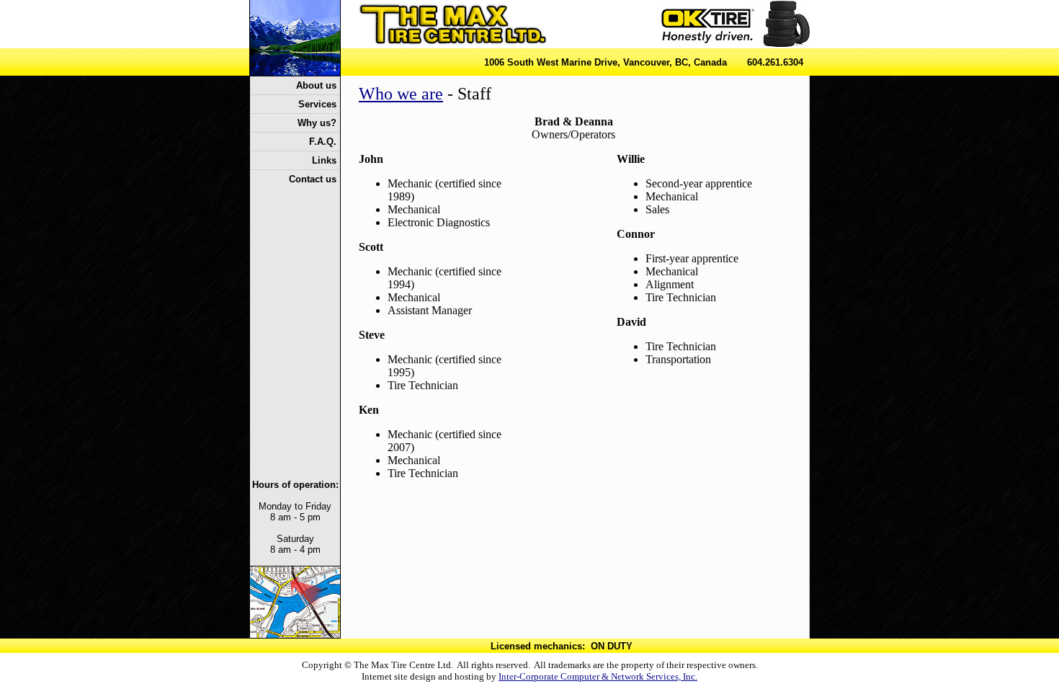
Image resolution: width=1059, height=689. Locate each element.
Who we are (401, 93)
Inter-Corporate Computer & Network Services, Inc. (598, 676)
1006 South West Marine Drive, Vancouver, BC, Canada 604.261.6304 (643, 62)
